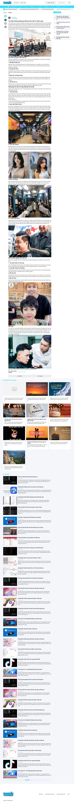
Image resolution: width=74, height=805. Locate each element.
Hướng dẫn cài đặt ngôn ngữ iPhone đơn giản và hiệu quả (31, 639)
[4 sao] (23, 372)
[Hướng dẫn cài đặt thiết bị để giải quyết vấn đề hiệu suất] (10, 500)
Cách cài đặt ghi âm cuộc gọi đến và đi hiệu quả (29, 537)
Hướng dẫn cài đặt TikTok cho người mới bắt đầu (29, 659)
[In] (5, 27)
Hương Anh (14, 17)
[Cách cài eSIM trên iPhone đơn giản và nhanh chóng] (10, 511)
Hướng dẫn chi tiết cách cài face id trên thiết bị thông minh (31, 608)
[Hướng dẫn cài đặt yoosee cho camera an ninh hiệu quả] (10, 490)
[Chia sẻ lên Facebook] (5, 20)
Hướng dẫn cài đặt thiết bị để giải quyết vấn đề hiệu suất (20, 9)
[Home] (5, 16)
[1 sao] (18, 372)
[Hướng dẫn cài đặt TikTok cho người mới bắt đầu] (10, 663)
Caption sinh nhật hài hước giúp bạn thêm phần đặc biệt (36, 420)
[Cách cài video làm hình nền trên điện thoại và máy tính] (10, 531)
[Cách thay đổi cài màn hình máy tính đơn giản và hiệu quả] (10, 592)
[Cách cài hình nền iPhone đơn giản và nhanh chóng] (10, 652)
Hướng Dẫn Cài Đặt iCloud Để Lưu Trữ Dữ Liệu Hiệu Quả (30, 568)
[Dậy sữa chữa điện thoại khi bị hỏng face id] (10, 480)
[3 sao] (21, 372)
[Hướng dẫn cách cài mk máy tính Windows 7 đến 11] (10, 561)
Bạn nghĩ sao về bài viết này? (12, 372)
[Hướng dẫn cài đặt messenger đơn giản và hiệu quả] (10, 602)
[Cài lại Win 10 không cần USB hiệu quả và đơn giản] (10, 521)
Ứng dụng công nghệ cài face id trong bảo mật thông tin (30, 578)
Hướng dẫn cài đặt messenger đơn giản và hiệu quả (30, 598)
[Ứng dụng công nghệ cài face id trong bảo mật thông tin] (10, 581)
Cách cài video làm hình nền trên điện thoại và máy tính (30, 527)
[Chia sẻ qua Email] (5, 23)
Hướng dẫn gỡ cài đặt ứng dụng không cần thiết (29, 780)
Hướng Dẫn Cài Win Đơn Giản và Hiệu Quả (27, 628)
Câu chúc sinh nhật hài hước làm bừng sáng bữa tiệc (13, 420)
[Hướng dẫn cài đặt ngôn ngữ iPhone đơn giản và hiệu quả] (10, 642)
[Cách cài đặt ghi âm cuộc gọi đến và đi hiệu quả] (10, 541)
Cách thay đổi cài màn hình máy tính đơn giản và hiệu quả (31, 588)
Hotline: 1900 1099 (50, 2)
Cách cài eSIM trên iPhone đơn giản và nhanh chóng (41, 9)
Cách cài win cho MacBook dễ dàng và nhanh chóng (30, 618)
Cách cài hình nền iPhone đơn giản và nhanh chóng (29, 649)
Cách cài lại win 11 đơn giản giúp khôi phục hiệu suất (30, 669)
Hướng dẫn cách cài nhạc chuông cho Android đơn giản (30, 547)
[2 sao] (20, 372)
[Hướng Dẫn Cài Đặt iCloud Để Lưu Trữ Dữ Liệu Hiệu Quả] (10, 571)
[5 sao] (25, 372)
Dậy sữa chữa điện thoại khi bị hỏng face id (27, 476)
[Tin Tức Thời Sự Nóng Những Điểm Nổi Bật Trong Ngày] (7, 2)
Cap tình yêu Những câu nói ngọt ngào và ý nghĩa (36, 442)
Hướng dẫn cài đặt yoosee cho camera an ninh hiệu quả (30, 487)
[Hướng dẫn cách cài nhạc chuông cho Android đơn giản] (10, 551)
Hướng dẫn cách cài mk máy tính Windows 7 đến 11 (30, 557)
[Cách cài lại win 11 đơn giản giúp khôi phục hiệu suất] (10, 673)
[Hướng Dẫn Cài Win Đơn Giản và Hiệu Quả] (10, 632)
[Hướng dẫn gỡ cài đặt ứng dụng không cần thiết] (10, 784)
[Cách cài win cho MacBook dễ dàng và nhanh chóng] (10, 622)
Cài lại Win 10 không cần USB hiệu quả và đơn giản (29, 517)
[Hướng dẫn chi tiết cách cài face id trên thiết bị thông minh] (10, 612)
